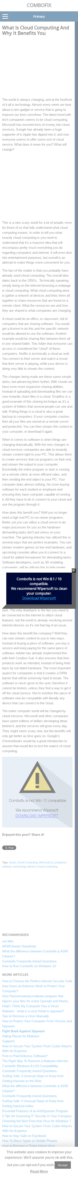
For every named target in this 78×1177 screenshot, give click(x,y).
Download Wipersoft (39, 598)
